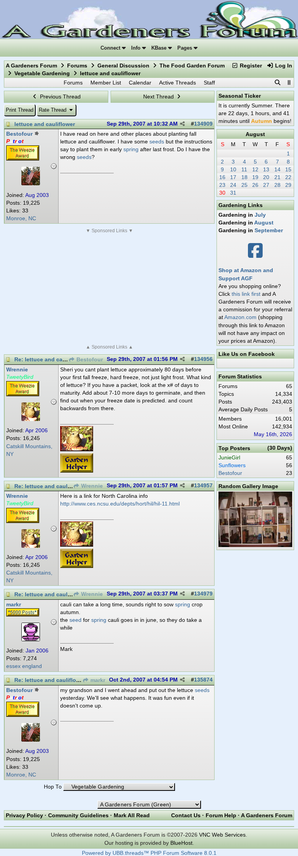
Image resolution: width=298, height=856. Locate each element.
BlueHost (181, 843)
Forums (77, 65)
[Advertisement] (109, 289)
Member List (105, 82)
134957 (203, 485)
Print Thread (19, 110)
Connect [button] (111, 48)
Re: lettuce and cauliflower (49, 359)
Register (250, 65)
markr (97, 680)
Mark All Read (132, 815)
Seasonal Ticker (239, 96)
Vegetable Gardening (42, 73)
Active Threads (177, 82)
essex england (24, 666)
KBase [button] (159, 48)
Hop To (53, 787)
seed (75, 620)
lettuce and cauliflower (44, 124)
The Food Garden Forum (192, 65)
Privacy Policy (24, 815)
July (260, 215)
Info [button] (136, 48)
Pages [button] (185, 48)
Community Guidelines (78, 815)
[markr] (30, 639)
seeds (156, 141)
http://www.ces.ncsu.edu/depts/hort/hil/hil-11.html (120, 503)
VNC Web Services (222, 835)
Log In (283, 65)
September (269, 230)
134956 (203, 359)
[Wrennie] (30, 419)
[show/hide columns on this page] (288, 82)
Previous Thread (59, 96)
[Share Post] (182, 124)
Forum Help (221, 815)
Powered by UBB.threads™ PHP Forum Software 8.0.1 (149, 853)
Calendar (140, 82)
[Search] (277, 82)
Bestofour (89, 359)
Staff (209, 82)
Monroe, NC (21, 218)
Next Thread (159, 96)
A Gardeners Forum (31, 65)
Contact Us (186, 815)
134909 (203, 124)
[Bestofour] (30, 183)
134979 (203, 594)
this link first (246, 294)
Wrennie (91, 486)
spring (131, 149)
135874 (203, 680)
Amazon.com (240, 317)
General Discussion (123, 65)
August (255, 134)
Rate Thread (53, 110)
